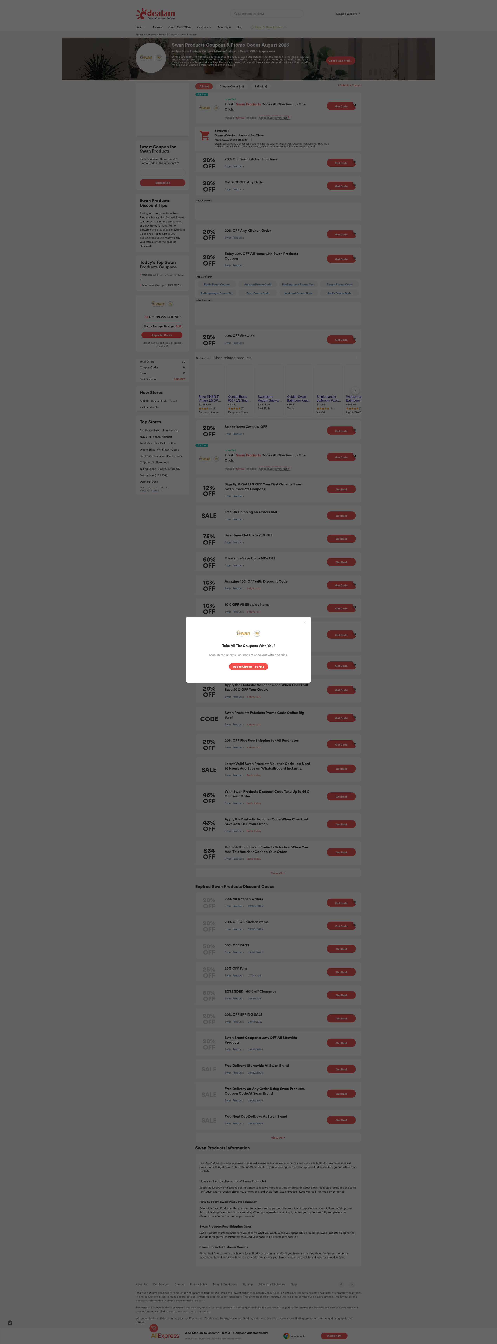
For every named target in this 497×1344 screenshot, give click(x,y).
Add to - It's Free (248, 666)
